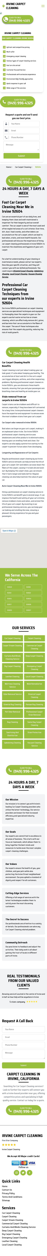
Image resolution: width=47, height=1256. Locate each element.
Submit (21, 156)
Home (8, 167)
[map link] (4, 6)
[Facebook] (29, 1172)
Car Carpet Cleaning (23, 167)
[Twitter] (23, 1172)
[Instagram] (16, 1172)
